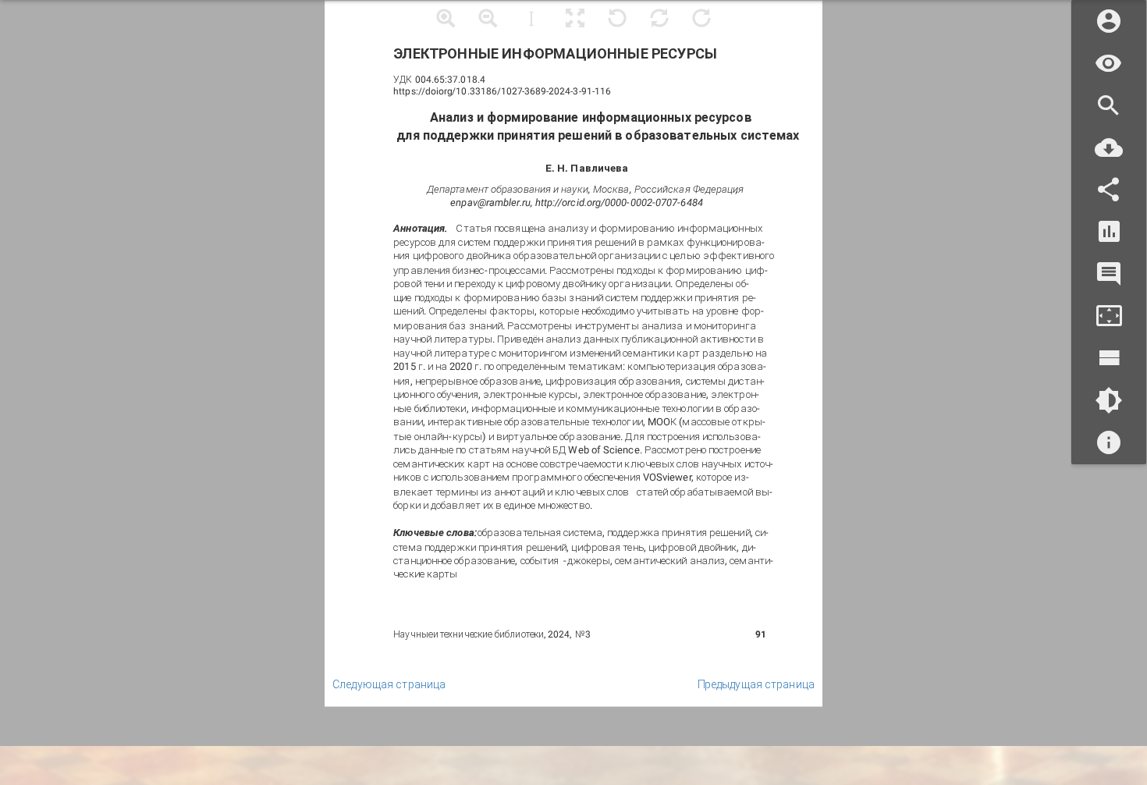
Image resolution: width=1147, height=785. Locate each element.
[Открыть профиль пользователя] (1108, 21)
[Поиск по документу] (1108, 105)
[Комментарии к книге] (1108, 274)
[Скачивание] (1108, 147)
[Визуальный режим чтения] (1108, 63)
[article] (573, 354)
